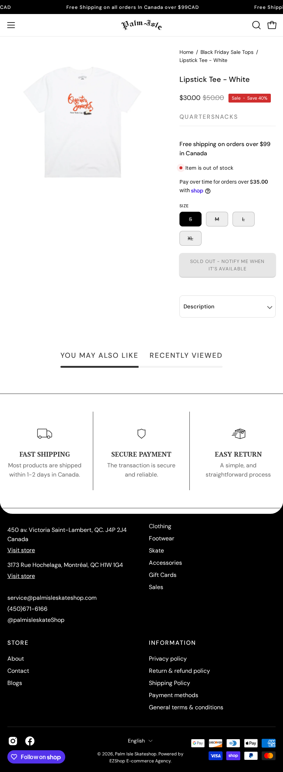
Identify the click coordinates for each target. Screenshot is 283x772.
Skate (156, 550)
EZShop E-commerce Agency (140, 761)
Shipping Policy (169, 683)
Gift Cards (163, 575)
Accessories (165, 563)
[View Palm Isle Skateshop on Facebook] (29, 741)
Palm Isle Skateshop (136, 754)
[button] (256, 25)
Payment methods (173, 695)
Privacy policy (168, 658)
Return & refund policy (179, 671)
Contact (18, 671)
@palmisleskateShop (35, 620)
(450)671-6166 (27, 609)
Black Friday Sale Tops (227, 52)
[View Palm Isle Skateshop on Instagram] (12, 741)
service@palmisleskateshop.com (52, 598)
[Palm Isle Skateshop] (141, 25)
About (15, 658)
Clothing (160, 526)
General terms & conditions (186, 707)
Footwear (161, 538)
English (136, 740)
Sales (156, 587)
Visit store (21, 550)
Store (18, 643)
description (199, 306)
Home (186, 52)
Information (172, 643)
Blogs (14, 683)
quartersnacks (208, 117)
